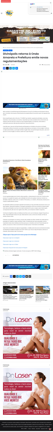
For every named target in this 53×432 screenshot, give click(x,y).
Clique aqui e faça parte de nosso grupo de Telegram (15, 247)
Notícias (33, 428)
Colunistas (38, 428)
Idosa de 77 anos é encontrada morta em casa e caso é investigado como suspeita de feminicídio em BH (10, 297)
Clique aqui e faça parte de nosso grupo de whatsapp (19, 234)
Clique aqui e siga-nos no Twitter (10, 244)
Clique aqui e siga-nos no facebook (11, 241)
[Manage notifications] (50, 429)
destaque (9, 47)
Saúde (10, 50)
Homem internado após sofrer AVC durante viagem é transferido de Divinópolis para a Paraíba (26, 297)
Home (29, 428)
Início (5, 47)
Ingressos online (44, 428)
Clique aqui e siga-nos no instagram (11, 237)
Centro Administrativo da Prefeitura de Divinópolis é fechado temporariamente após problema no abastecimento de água (42, 298)
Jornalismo (6, 64)
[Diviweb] (9, 13)
